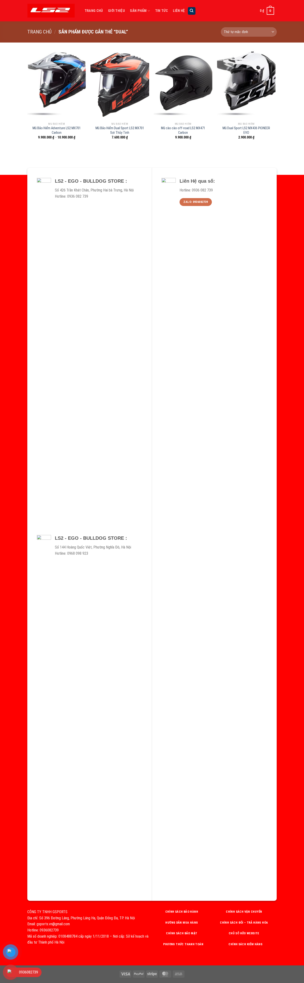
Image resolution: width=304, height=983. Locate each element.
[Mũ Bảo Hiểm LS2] (51, 11)
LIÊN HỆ (179, 11)
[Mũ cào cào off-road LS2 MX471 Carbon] (183, 85)
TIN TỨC (161, 11)
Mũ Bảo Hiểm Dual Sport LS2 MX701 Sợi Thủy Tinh (119, 130)
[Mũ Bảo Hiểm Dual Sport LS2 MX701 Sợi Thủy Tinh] (119, 85)
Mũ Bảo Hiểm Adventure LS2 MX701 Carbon (57, 130)
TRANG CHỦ (94, 11)
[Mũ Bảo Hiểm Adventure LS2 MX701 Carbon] (56, 85)
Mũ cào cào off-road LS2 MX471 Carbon (183, 130)
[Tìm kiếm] (191, 11)
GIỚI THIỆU (116, 11)
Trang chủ (39, 32)
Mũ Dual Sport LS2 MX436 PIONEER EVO (246, 130)
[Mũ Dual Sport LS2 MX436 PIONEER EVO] (246, 85)
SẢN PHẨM (138, 11)
